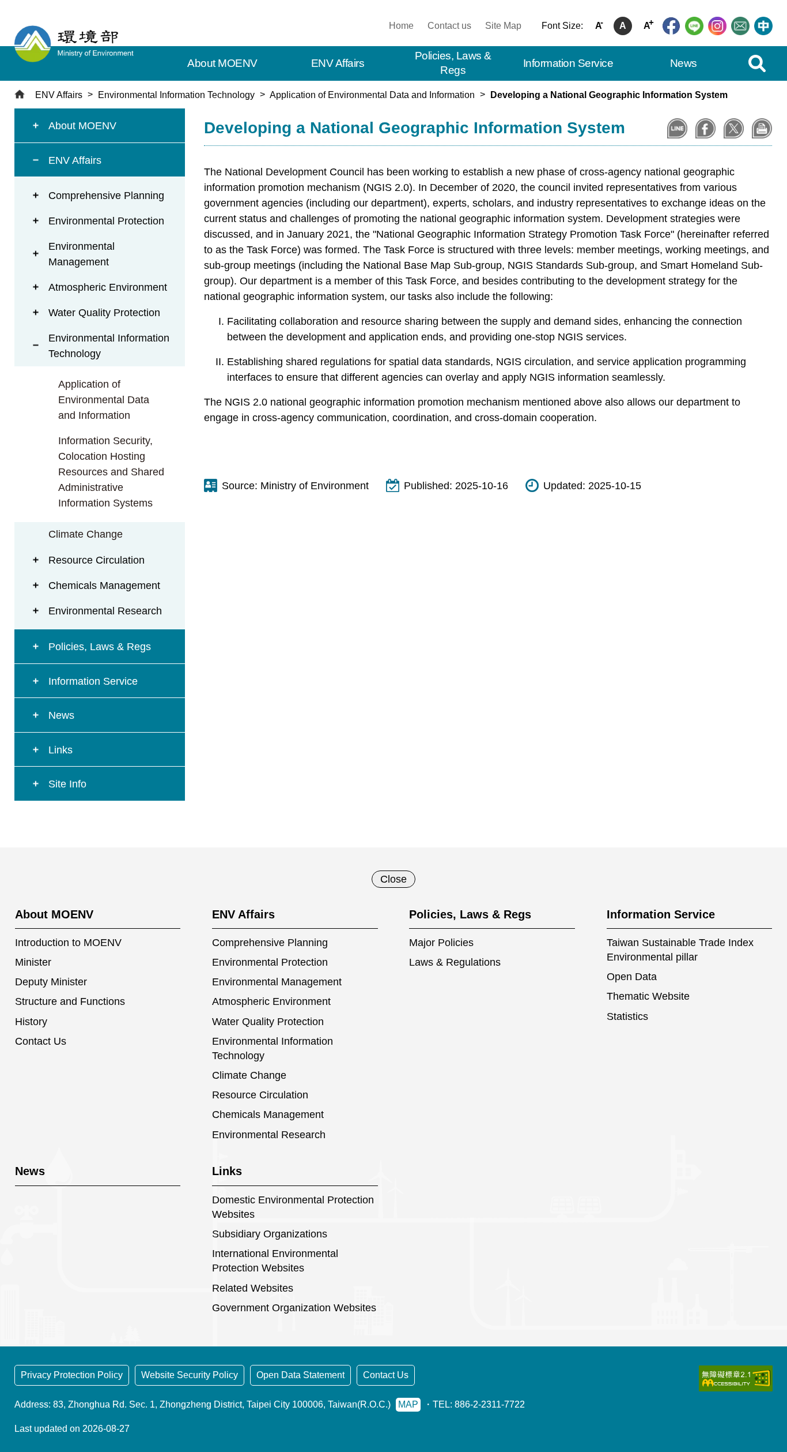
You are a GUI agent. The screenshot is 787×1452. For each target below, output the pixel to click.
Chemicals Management (104, 585)
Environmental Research (105, 611)
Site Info (67, 784)
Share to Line (677, 128)
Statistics (627, 1016)
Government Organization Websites (294, 1308)
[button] (757, 63)
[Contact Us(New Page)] (740, 26)
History (31, 1021)
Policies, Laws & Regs (99, 646)
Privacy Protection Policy (72, 1375)
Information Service (93, 681)
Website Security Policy (189, 1375)
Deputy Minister (51, 982)
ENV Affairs (58, 95)
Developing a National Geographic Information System (609, 95)
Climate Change (85, 534)
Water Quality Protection (104, 312)
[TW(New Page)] (763, 26)
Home (401, 26)
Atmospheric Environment (107, 287)
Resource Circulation (96, 560)
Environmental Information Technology (176, 95)
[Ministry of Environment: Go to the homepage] (77, 43)
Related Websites (252, 1288)
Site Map (503, 26)
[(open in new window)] (736, 1378)
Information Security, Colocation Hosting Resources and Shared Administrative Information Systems (111, 472)
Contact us (449, 26)
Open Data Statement (300, 1375)
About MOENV (82, 126)
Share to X (734, 128)
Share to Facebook (705, 128)
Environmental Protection (106, 221)
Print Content (762, 128)
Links (60, 750)
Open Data (632, 976)
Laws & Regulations (455, 962)
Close (393, 879)
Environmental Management (81, 254)
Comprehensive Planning (106, 195)
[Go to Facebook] (671, 26)
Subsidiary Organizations (269, 1234)
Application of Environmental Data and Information (372, 95)
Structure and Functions (70, 1001)
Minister (33, 962)
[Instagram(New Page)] (717, 26)
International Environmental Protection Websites (275, 1261)
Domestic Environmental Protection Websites (293, 1207)
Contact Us (40, 1041)
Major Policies (441, 942)
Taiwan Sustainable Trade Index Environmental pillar (680, 950)
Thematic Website (648, 996)
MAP (408, 1404)
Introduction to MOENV (68, 942)
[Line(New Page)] (694, 26)
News (61, 715)
